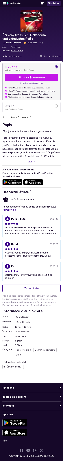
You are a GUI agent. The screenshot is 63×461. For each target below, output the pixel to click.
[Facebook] (21, 450)
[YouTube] (28, 450)
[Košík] (42, 3)
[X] (41, 450)
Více (30, 161)
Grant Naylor (16, 47)
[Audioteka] (13, 3)
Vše (4, 440)
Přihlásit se (53, 3)
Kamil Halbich (17, 51)
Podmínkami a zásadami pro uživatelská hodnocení (26, 305)
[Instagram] (35, 450)
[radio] (31, 68)
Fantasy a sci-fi (24, 117)
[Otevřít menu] (4, 3)
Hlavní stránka (8, 117)
